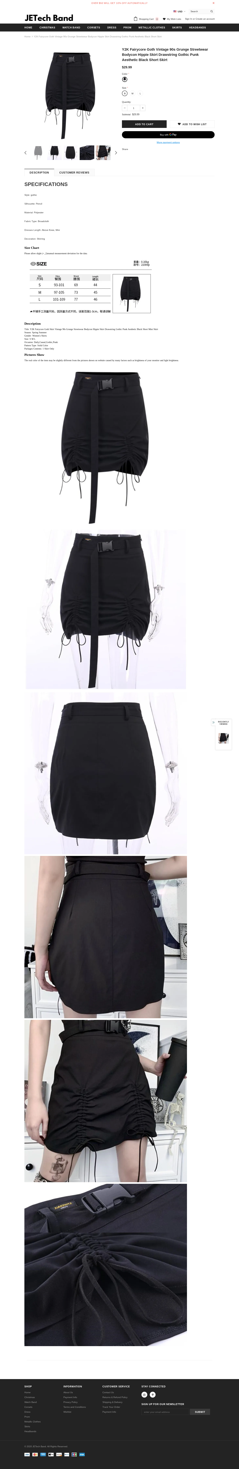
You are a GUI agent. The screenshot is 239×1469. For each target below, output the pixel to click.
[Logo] (48, 17)
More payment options (168, 142)
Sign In (189, 19)
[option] (70, 94)
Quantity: (126, 102)
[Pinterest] (153, 1395)
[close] (213, 3)
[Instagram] (144, 1395)
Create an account (205, 19)
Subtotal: (126, 114)
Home (27, 36)
